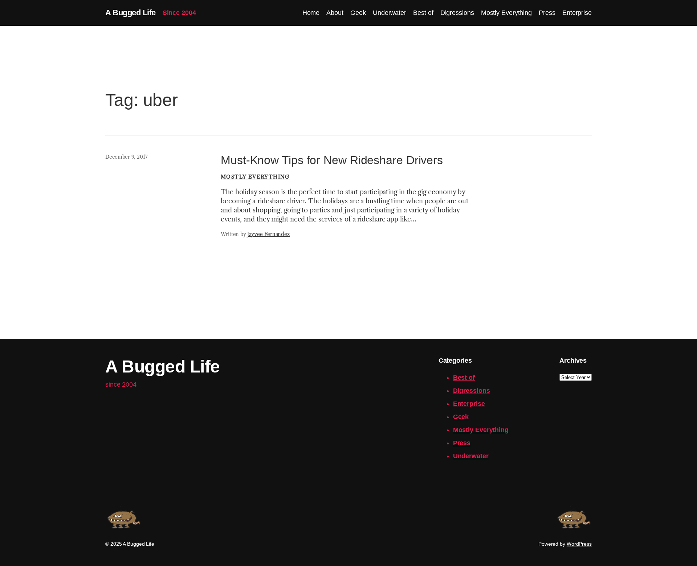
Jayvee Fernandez (268, 234)
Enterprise (469, 403)
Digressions (471, 390)
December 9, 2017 (126, 157)
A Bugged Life (130, 12)
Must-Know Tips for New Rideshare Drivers (332, 160)
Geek (461, 416)
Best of (464, 377)
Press (462, 443)
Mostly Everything (255, 177)
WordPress (579, 544)
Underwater (471, 456)
